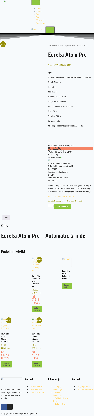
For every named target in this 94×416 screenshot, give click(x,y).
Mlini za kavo (58, 46)
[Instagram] (10, 407)
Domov (38, 8)
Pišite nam (40, 20)
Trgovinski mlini (70, 46)
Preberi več (67, 286)
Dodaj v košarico (62, 206)
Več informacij (53, 196)
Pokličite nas (40, 23)
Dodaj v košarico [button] (37, 309)
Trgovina (39, 11)
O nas (38, 17)
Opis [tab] (6, 217)
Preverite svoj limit (67, 196)
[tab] (70, 72)
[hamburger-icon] (35, 2)
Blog (37, 14)
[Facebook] (4, 407)
